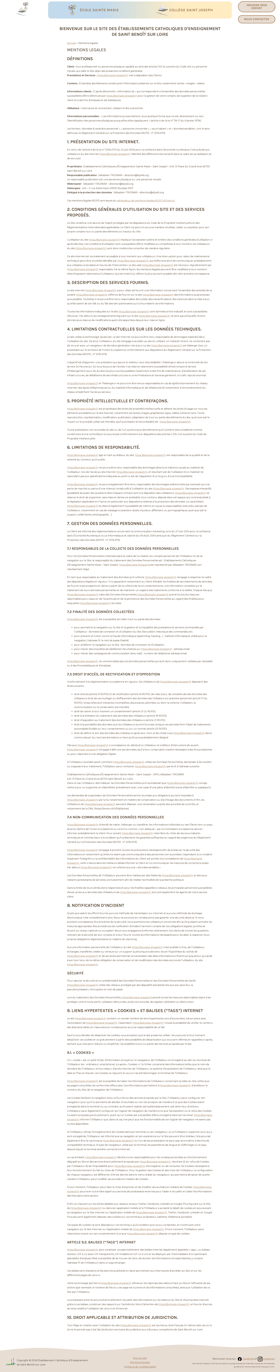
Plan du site (140, 1358)
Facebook (248, 1358)
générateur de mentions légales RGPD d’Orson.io (146, 200)
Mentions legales (140, 1362)
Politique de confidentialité (140, 1366)
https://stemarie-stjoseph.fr (112, 75)
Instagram (268, 1358)
